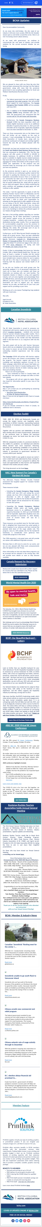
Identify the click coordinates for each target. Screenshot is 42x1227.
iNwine (5, 241)
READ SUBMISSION (21, 577)
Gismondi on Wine (16, 241)
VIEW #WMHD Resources (21, 633)
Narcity (5, 239)
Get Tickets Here (21, 800)
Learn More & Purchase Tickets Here (21, 720)
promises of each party (25, 186)
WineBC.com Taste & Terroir (14, 247)
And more (9, 780)
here (22, 854)
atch (5, 243)
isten (26, 243)
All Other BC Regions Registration (17, 394)
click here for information (26, 1182)
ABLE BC (13, 746)
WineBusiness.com (33, 239)
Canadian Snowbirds (21, 309)
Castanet (19, 239)
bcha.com (21, 1206)
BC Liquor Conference (25, 740)
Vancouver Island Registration (16, 392)
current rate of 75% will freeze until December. (22, 116)
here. (26, 468)
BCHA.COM (33, 1211)
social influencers (16, 245)
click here (6, 162)
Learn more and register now (12, 784)
